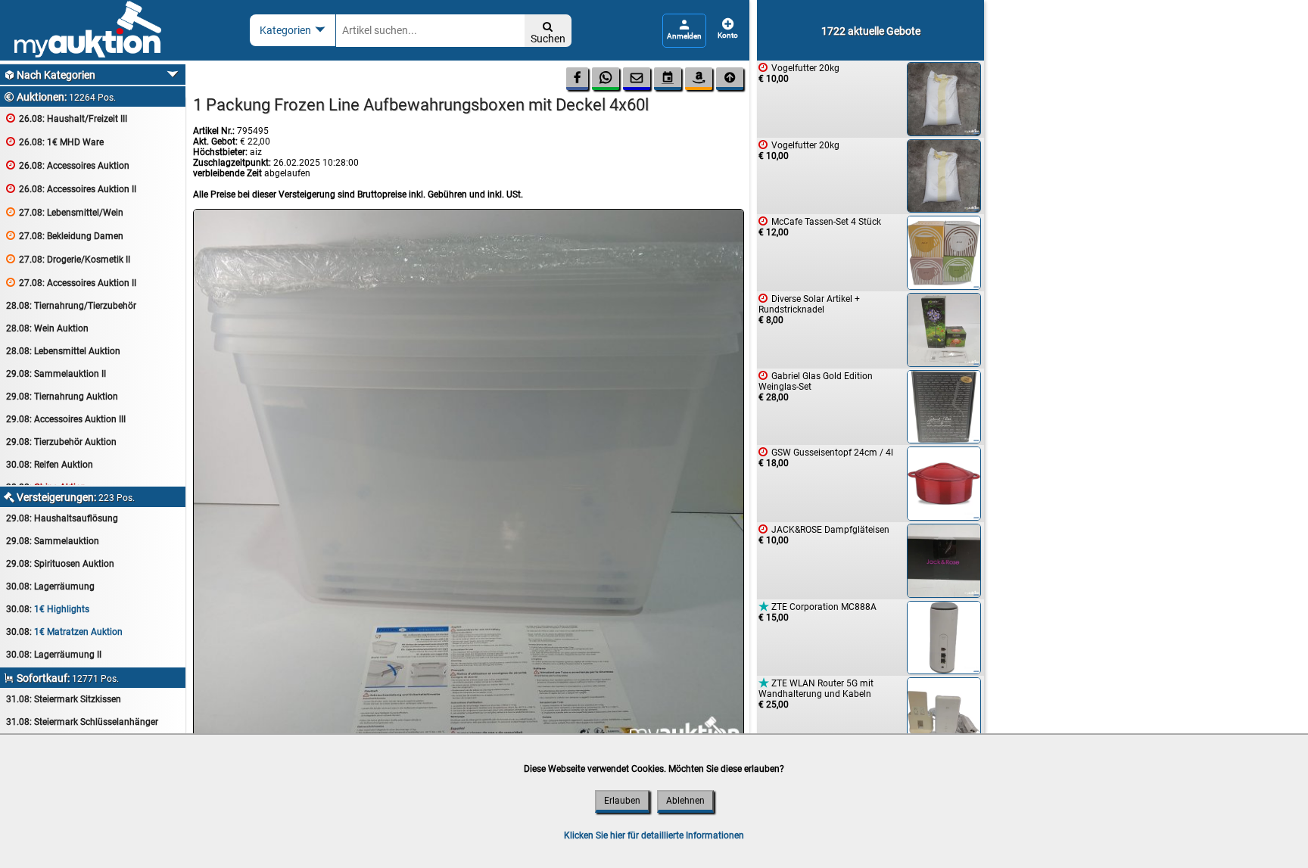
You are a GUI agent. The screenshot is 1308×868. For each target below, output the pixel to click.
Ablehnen (685, 800)
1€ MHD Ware (55, 142)
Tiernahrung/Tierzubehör (71, 305)
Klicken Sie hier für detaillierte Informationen (654, 835)
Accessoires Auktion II (71, 188)
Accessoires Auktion (67, 165)
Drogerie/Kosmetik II (68, 259)
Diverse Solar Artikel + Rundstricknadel (809, 309)
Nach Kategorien (49, 75)
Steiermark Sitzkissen (63, 699)
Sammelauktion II (56, 374)
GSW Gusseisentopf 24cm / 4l (825, 457)
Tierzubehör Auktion (61, 442)
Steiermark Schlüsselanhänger (82, 722)
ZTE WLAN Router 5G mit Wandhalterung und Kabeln (816, 693)
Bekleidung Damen (64, 235)
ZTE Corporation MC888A (817, 612)
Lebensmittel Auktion (63, 351)
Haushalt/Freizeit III (66, 118)
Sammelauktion (52, 541)
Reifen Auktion (49, 464)
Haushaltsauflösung (62, 518)
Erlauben (622, 800)
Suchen (548, 33)
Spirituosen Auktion (60, 563)
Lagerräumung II (53, 654)
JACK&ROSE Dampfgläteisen (823, 535)
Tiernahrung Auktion (62, 396)
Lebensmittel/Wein (64, 212)
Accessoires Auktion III (66, 419)
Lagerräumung (50, 586)
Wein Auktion (47, 328)
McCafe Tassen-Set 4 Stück (819, 227)
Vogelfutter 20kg (798, 73)
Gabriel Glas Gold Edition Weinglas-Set (815, 386)
